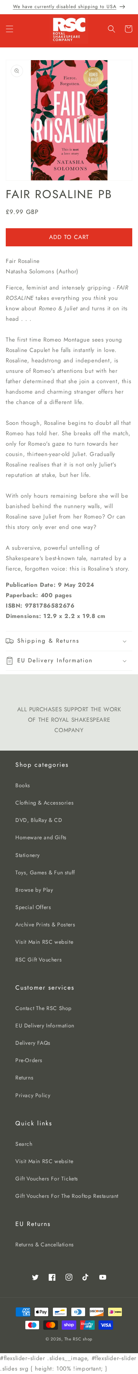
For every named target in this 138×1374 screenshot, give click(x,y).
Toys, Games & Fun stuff (45, 872)
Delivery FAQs (33, 1043)
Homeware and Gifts (41, 837)
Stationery (27, 855)
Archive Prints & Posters (45, 924)
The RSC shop (78, 1339)
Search (24, 1144)
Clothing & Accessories (44, 803)
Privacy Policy (32, 1095)
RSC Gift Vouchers (38, 959)
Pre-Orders (29, 1060)
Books (22, 785)
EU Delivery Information (44, 1025)
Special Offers (33, 907)
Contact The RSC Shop (43, 1008)
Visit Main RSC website (44, 942)
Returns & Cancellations (44, 1244)
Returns (24, 1077)
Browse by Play (34, 890)
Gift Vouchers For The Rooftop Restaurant (66, 1196)
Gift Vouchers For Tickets (46, 1178)
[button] (9, 28)
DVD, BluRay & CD (38, 820)
